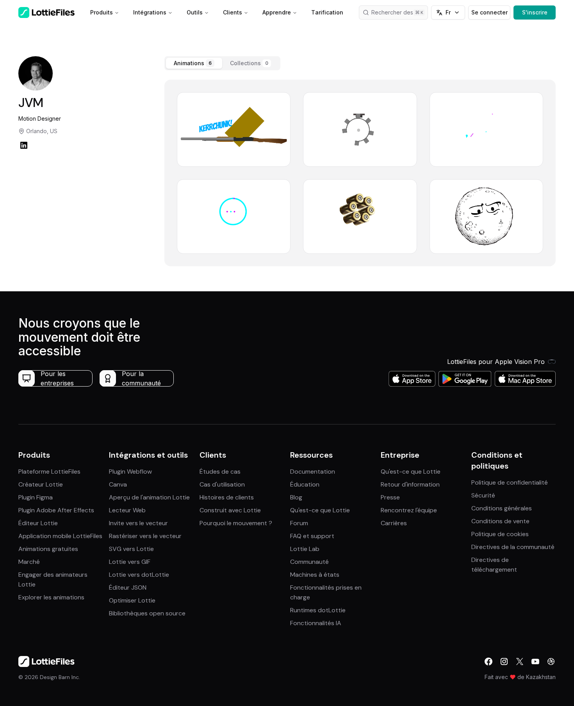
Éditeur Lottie (38, 523)
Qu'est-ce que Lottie (320, 510)
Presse (390, 497)
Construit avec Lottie (230, 510)
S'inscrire (534, 12)
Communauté (309, 562)
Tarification (327, 12)
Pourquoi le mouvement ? (236, 523)
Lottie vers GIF (129, 562)
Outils (195, 12)
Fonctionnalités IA (315, 623)
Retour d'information (410, 484)
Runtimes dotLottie (318, 610)
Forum (299, 523)
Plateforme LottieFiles (49, 471)
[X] (519, 661)
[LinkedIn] (24, 145)
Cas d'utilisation (222, 484)
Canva (118, 484)
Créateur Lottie (40, 484)
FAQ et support (312, 536)
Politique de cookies (500, 534)
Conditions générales (501, 508)
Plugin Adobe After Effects (56, 510)
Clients (232, 12)
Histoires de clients (227, 497)
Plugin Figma (35, 497)
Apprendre (276, 12)
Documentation (312, 471)
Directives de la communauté (512, 547)
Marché (29, 562)
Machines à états (314, 575)
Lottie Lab (304, 549)
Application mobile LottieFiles (60, 536)
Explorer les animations (51, 597)
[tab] (194, 63)
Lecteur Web (127, 510)
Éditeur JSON (127, 587)
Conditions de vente (500, 521)
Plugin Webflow (130, 471)
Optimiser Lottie (132, 600)
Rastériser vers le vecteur (145, 536)
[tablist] (222, 63)
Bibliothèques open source (147, 613)
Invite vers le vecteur (138, 523)
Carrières (394, 523)
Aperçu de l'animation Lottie (149, 497)
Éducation (304, 484)
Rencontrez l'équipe (409, 510)
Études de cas (220, 471)
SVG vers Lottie (131, 549)
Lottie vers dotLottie (139, 575)
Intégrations (149, 12)
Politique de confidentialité (509, 482)
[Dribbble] (551, 661)
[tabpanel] (360, 173)
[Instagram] (504, 661)
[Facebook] (488, 661)
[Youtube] (535, 661)
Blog (296, 497)
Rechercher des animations (399, 12)
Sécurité (483, 495)
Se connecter (489, 12)
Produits (101, 12)
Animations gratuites (48, 549)
